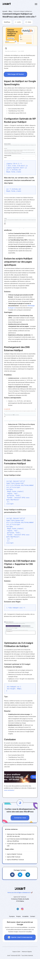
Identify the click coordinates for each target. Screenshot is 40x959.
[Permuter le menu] (36, 4)
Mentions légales (27, 951)
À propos (12, 916)
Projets (18, 916)
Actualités (25, 916)
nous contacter (9, 790)
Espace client (16, 951)
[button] (12, 874)
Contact (32, 916)
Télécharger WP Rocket (15, 74)
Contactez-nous (20, 818)
